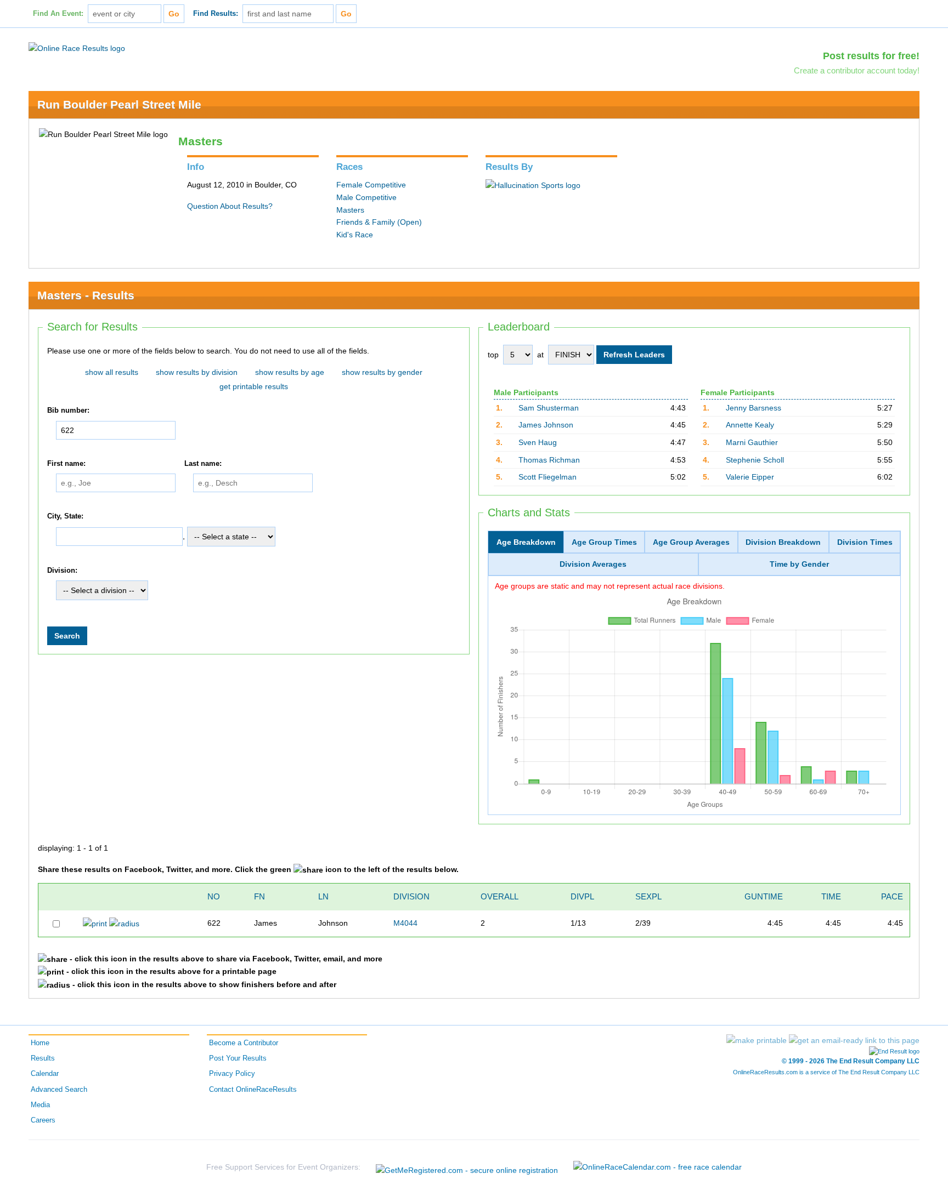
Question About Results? (230, 206)
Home (40, 1043)
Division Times (865, 542)
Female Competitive (371, 184)
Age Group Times (604, 542)
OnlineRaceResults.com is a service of (826, 1072)
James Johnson (545, 424)
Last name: (203, 464)
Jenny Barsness (753, 407)
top (493, 354)
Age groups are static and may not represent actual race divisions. (610, 586)
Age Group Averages (691, 542)
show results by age (289, 372)
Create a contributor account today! (856, 70)
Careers (43, 1120)
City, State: (65, 516)
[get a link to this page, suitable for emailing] (854, 1040)
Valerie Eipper (750, 476)
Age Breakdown (526, 542)
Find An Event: (58, 14)
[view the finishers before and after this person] (124, 923)
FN (259, 896)
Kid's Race (354, 234)
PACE (892, 896)
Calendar (45, 1074)
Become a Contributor (243, 1043)
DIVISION (411, 896)
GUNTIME (763, 896)
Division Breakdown (783, 542)
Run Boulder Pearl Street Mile (119, 104)
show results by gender (382, 372)
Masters (350, 210)
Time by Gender (799, 564)
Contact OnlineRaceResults (253, 1089)
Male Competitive (366, 197)
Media (40, 1105)
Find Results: (215, 14)
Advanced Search (59, 1089)
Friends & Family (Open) (379, 222)
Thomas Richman (549, 459)
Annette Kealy (750, 424)
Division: (62, 570)
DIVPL (582, 896)
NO (213, 896)
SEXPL (648, 896)
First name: (66, 464)
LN (323, 896)
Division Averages (593, 564)
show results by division (197, 372)
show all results (111, 372)
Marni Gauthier (752, 442)
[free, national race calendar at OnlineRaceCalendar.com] (657, 1166)
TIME (831, 896)
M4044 (405, 923)
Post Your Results (238, 1058)
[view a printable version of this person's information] (95, 923)
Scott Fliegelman (547, 476)
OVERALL (499, 896)
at (540, 354)
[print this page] (756, 1040)
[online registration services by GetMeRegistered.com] (467, 1167)
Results (43, 1058)
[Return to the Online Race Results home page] (77, 47)
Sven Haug (537, 442)
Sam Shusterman (548, 407)
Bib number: (68, 410)
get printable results (253, 386)
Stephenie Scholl (755, 459)
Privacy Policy (232, 1074)
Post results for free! (871, 55)
